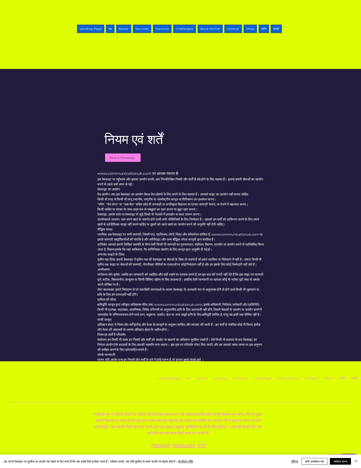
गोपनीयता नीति (185, 461)
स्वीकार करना (340, 461)
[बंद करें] (355, 461)
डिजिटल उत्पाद (184, 445)
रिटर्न (201, 445)
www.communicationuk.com (124, 173)
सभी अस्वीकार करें (314, 461)
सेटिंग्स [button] (294, 461)
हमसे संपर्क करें (192, 360)
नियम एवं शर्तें (160, 445)
